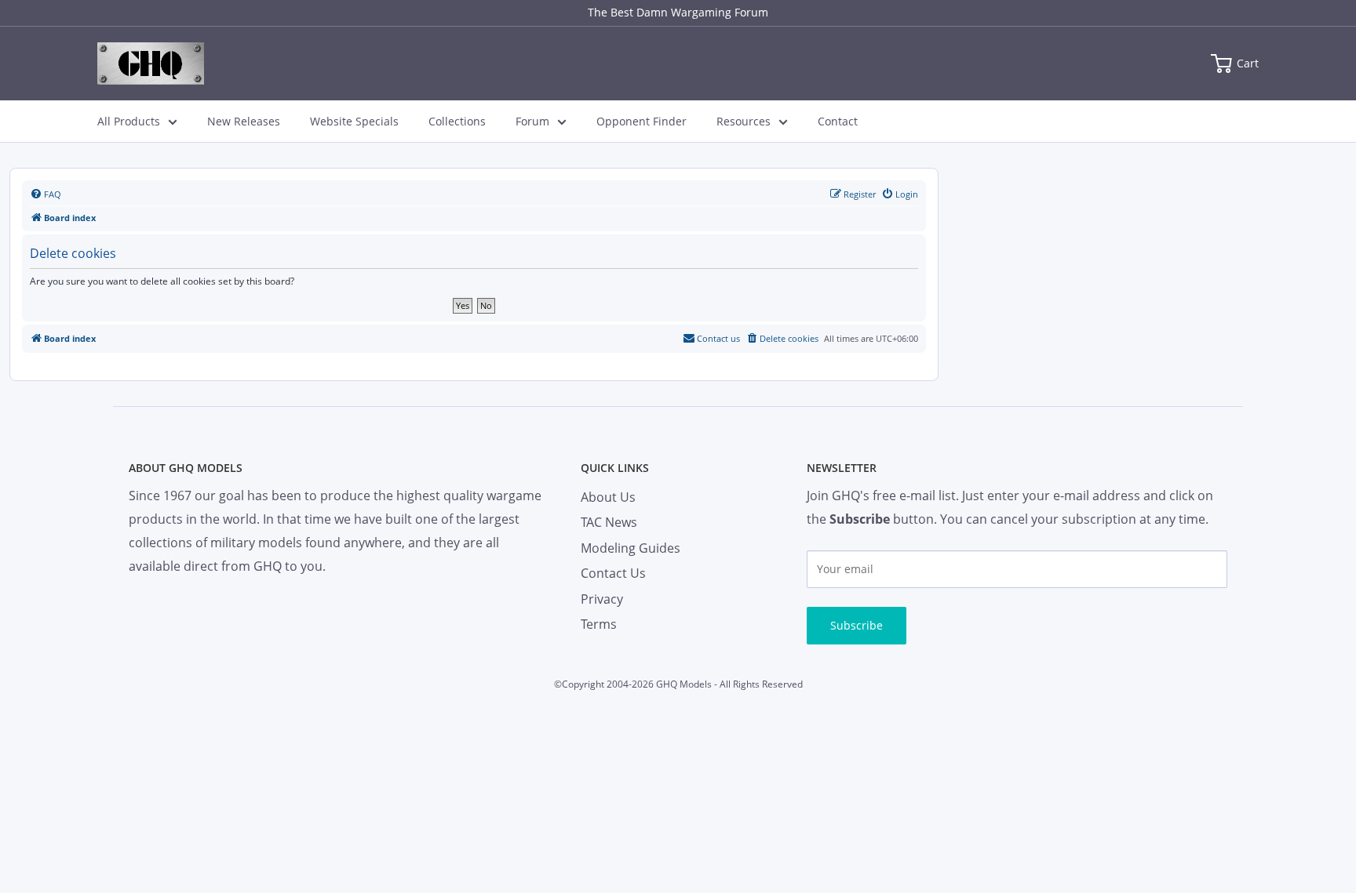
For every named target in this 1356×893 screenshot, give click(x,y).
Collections (457, 121)
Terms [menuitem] (599, 624)
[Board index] (150, 63)
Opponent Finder (641, 121)
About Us (608, 497)
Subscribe (856, 625)
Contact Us (613, 573)
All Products (128, 121)
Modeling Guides (630, 548)
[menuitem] (45, 194)
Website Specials (354, 121)
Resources (743, 121)
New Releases (243, 121)
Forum (532, 121)
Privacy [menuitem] (602, 599)
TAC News (609, 522)
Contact (838, 121)
